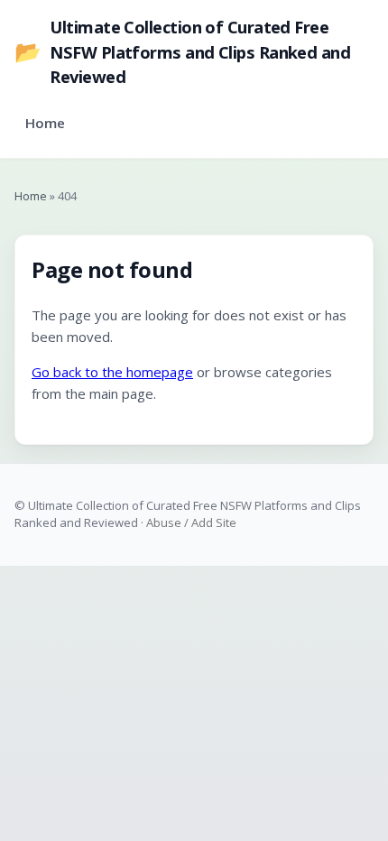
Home (45, 123)
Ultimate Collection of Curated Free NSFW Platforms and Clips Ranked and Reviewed (182, 51)
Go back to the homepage (112, 372)
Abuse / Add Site (191, 522)
